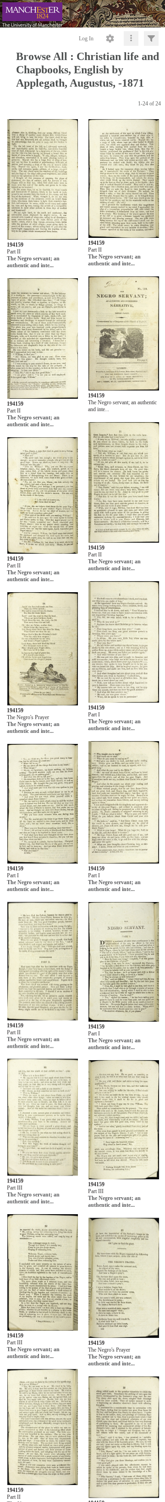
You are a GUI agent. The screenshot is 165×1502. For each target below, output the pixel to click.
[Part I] (123, 642)
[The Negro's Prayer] (42, 649)
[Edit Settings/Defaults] (110, 39)
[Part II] (42, 180)
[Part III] (42, 1118)
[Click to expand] (151, 38)
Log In (86, 38)
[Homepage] (82, 14)
